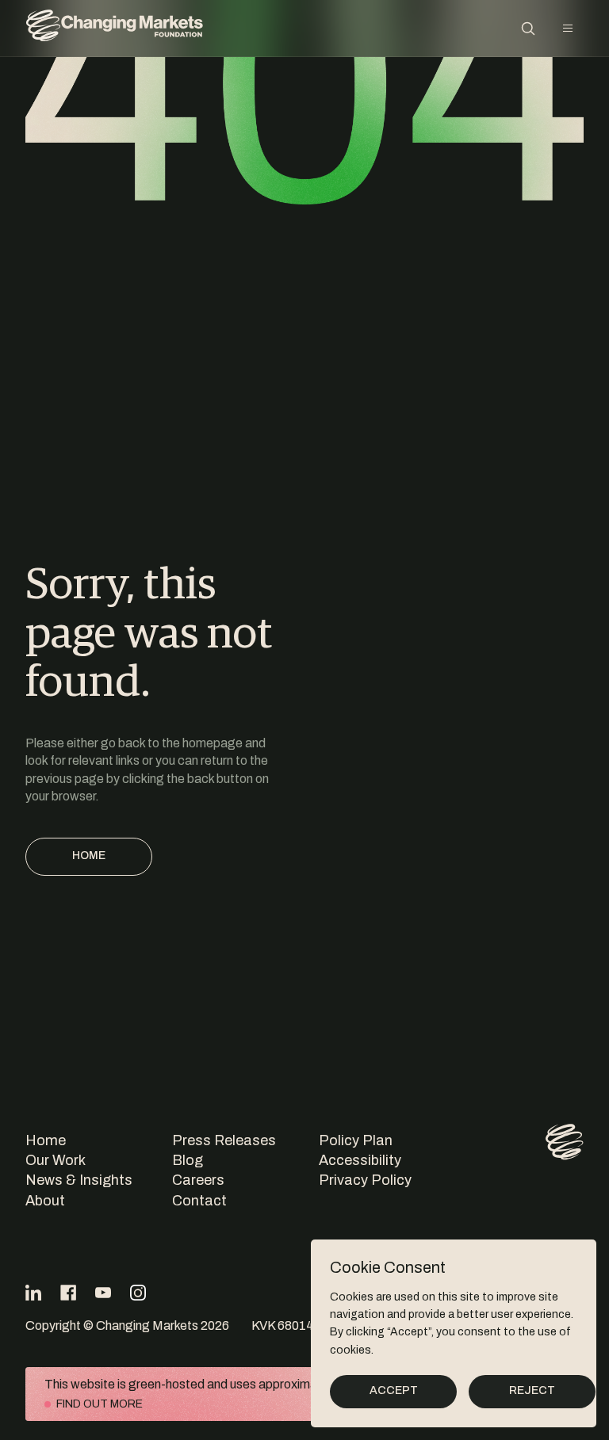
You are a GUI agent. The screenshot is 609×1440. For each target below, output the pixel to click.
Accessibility (360, 1160)
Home (88, 855)
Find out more (99, 1404)
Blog (187, 1160)
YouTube (103, 1293)
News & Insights (78, 1180)
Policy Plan (356, 1140)
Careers (198, 1180)
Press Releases (224, 1140)
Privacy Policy (365, 1180)
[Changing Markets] (114, 28)
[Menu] (568, 28)
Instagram (138, 1293)
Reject (532, 1390)
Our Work (55, 1160)
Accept (394, 1390)
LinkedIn (33, 1293)
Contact (199, 1201)
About (45, 1201)
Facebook (68, 1293)
